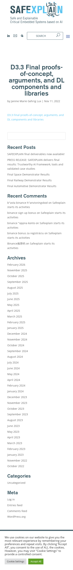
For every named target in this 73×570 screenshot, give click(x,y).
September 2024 (17, 351)
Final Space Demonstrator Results (28, 174)
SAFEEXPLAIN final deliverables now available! (36, 154)
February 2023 (16, 449)
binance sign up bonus (21, 213)
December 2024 (17, 333)
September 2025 (17, 282)
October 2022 (15, 466)
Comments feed (17, 511)
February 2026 (16, 264)
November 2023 (17, 403)
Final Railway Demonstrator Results (29, 180)
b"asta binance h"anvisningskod (27, 202)
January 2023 (15, 454)
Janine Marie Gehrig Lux (26, 101)
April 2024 (13, 380)
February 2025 (16, 322)
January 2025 (15, 328)
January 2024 (15, 391)
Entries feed (14, 505)
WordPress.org (16, 516)
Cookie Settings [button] (15, 561)
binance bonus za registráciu (25, 233)
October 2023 (15, 408)
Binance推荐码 (16, 243)
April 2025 (13, 310)
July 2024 (13, 362)
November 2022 (17, 460)
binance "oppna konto (21, 223)
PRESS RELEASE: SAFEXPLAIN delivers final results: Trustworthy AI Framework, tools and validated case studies (35, 164)
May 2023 (13, 431)
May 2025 (13, 305)
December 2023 (17, 397)
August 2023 (15, 420)
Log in (11, 499)
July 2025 (13, 293)
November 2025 (17, 270)
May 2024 (13, 374)
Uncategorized (16, 483)
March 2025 (14, 316)
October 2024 (15, 345)
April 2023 (13, 437)
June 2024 (13, 368)
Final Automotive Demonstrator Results (32, 186)
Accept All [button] (36, 561)
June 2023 (13, 426)
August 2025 (15, 287)
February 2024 (16, 385)
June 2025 (13, 299)
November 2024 (17, 339)
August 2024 (15, 356)
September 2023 (17, 414)
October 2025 (15, 276)
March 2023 (14, 443)
